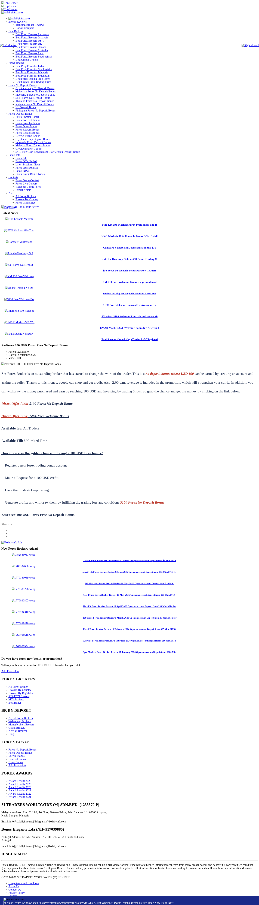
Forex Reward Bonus (27, 129)
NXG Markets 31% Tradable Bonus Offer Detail (129, 236)
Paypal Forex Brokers (20, 718)
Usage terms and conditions (23, 883)
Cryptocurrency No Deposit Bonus (35, 88)
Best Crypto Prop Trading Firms (33, 81)
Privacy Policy (16, 892)
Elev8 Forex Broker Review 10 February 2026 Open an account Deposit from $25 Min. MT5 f (129, 629)
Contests (13, 177)
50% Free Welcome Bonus (49, 416)
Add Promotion (10, 671)
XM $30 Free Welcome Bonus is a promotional (129, 282)
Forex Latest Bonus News (30, 173)
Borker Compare (25, 27)
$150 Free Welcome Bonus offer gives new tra (129, 305)
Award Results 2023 (19, 790)
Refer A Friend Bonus (28, 135)
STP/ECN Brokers (18, 696)
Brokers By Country (19, 689)
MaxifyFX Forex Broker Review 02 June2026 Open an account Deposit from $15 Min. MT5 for (129, 572)
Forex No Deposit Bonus (22, 85)
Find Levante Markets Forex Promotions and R (129, 224)
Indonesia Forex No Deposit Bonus (35, 94)
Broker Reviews (17, 21)
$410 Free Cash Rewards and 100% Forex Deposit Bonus (48, 151)
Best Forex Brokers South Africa (34, 56)
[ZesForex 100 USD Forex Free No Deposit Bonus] (31, 363)
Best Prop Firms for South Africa (34, 69)
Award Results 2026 (19, 780)
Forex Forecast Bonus (28, 120)
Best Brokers (15, 31)
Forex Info (21, 158)
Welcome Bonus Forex (28, 186)
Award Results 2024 (19, 787)
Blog (11, 734)
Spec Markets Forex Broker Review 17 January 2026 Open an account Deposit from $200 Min (129, 652)
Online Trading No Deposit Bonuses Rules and (129, 293)
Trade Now (167, 902)
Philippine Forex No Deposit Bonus (36, 110)
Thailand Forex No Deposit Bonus (35, 100)
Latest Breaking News (28, 164)
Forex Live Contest (26, 183)
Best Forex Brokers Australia (32, 50)
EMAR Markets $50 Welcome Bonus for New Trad (129, 327)
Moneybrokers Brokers (21, 724)
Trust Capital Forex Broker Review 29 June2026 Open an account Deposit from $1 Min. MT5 (129, 560)
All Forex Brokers (26, 196)
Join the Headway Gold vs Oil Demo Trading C (129, 259)
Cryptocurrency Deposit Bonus (33, 139)
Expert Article (23, 189)
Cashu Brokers (16, 727)
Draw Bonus (15, 762)
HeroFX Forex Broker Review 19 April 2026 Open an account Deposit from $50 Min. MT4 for (129, 606)
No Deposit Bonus (26, 107)
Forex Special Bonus (27, 116)
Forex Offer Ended (26, 161)
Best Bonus (14, 702)
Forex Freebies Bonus (28, 123)
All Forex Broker (18, 686)
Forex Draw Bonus (26, 126)
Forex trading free (25, 202)
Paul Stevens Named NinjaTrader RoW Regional (129, 339)
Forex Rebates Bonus (27, 132)
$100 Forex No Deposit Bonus (51, 403)
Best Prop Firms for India (30, 66)
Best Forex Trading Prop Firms (33, 78)
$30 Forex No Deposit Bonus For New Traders (129, 270)
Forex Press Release (27, 167)
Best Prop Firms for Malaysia (32, 72)
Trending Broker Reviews (30, 24)
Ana (10, 193)
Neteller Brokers (17, 730)
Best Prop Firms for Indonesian (33, 75)
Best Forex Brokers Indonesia (32, 34)
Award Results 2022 (19, 793)
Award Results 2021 (19, 796)
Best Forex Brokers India (30, 53)
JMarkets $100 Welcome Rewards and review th (129, 316)
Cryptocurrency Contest (29, 148)
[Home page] (19, 18)
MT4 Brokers (16, 699)
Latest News (22, 170)
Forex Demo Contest (27, 180)
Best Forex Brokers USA (30, 40)
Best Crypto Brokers (27, 59)
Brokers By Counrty (27, 199)
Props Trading (16, 62)
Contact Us (14, 889)
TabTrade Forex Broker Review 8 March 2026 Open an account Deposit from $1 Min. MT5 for (130, 617)
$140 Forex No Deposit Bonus (33, 97)
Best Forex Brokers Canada (31, 47)
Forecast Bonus (17, 759)
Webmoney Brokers (19, 721)
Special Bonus (16, 755)
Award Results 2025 (19, 784)
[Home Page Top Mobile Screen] (20, 206)
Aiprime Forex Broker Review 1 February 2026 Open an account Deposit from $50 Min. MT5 (129, 640)
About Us (13, 886)
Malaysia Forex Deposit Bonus (33, 145)
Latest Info (14, 154)
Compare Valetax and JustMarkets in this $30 (129, 247)
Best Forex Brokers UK (29, 43)
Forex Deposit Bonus (20, 113)
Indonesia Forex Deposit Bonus (33, 142)
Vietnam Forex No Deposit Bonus (35, 104)
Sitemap (12, 895)
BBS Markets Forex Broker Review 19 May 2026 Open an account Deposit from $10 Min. (129, 583)
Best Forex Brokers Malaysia (32, 37)
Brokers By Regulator (20, 693)
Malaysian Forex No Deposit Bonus (36, 91)
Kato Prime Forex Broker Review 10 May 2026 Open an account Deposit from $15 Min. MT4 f (129, 595)
